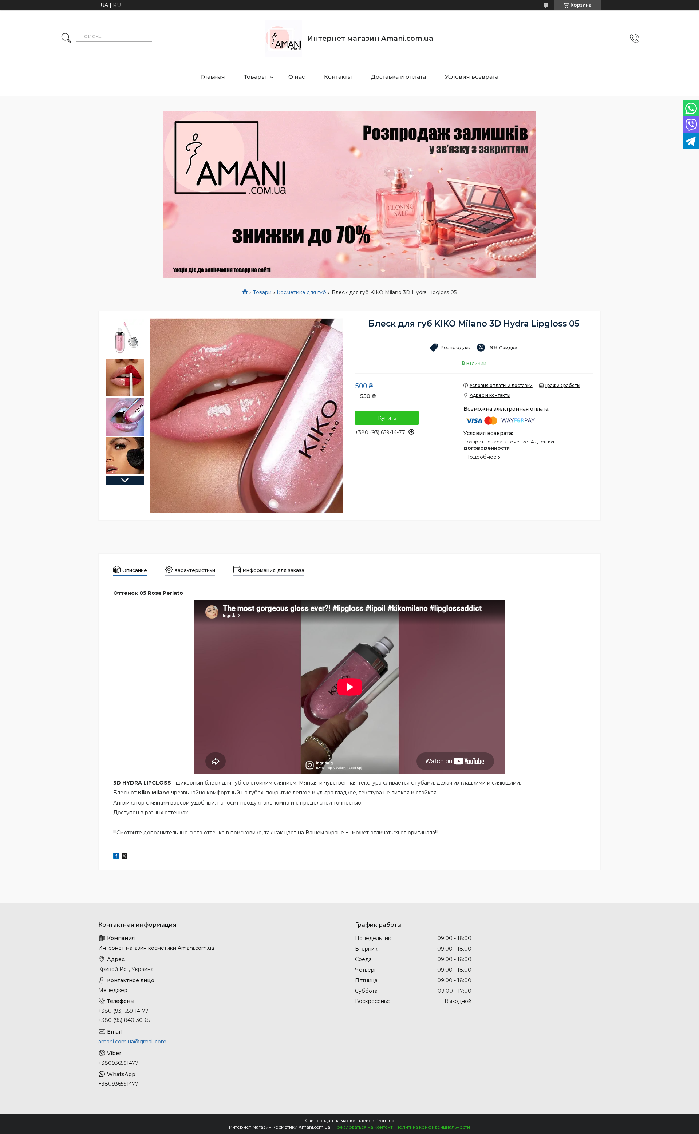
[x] (124, 857)
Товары (255, 76)
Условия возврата (471, 76)
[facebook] (116, 857)
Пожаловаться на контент (362, 1127)
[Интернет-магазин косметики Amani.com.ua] (283, 38)
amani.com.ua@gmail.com (132, 1041)
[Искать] (66, 39)
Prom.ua (384, 1120)
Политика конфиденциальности (433, 1127)
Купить (387, 418)
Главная (213, 76)
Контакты (338, 76)
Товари (262, 292)
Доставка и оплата (398, 76)
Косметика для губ (301, 292)
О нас (296, 76)
